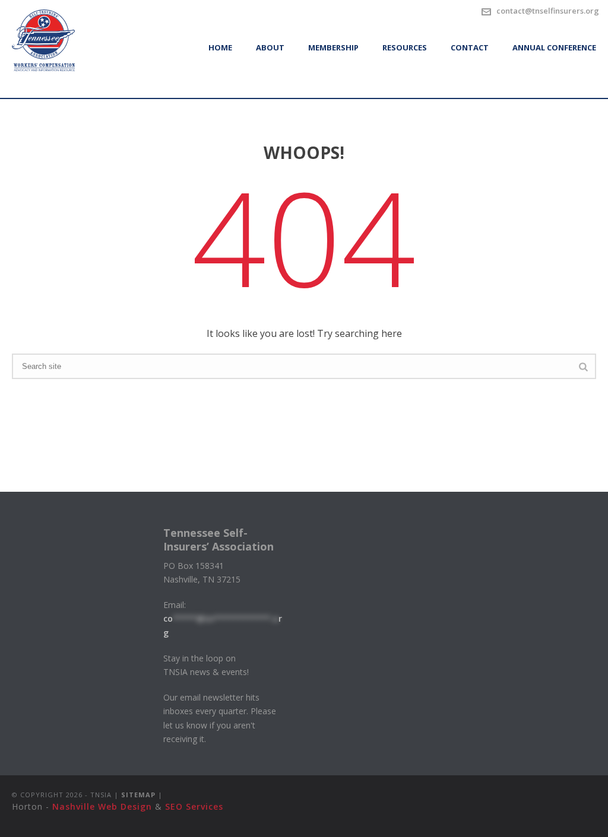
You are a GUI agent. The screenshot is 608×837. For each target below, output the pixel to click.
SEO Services (194, 806)
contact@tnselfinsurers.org (547, 10)
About (270, 47)
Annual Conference (554, 47)
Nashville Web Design (102, 806)
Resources (404, 47)
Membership (333, 47)
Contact (470, 47)
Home (220, 47)
